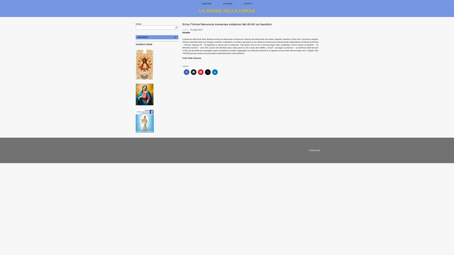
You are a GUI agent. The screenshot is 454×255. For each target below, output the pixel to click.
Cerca (138, 24)
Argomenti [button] (143, 37)
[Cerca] (176, 27)
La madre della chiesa (227, 10)
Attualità (186, 33)
